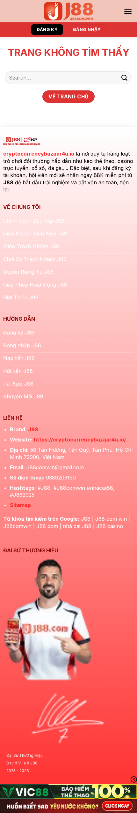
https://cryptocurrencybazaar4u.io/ (80, 439)
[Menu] (128, 11)
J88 (33, 429)
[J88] (68, 11)
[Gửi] (124, 77)
